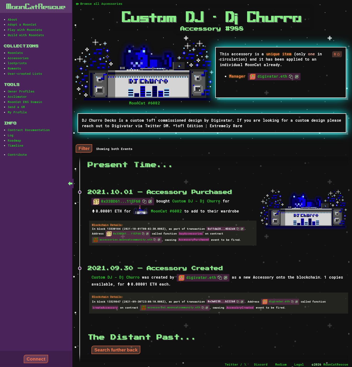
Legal (299, 364)
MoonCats (15, 53)
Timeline (15, 145)
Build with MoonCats (26, 35)
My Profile (17, 112)
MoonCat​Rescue (36, 6)
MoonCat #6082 (166, 210)
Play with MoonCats (25, 30)
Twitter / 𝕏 (235, 364)
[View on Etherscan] (296, 76)
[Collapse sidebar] (70, 183)
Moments (14, 68)
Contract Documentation (29, 130)
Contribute (17, 154)
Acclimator (17, 96)
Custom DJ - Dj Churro (196, 201)
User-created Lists (25, 73)
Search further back (116, 349)
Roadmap (14, 140)
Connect (36, 358)
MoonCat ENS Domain (25, 102)
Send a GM (16, 107)
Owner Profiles (21, 91)
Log (10, 135)
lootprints (17, 63)
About (12, 19)
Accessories (18, 58)
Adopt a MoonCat (22, 24)
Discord (260, 364)
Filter (84, 148)
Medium (281, 364)
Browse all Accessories (101, 4)
